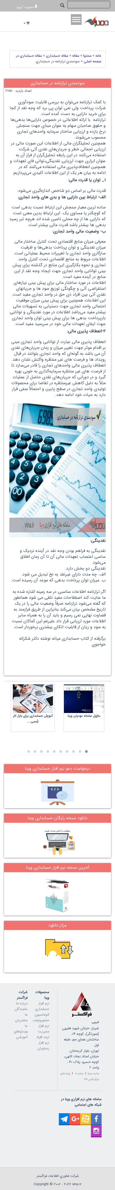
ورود (18, 7)
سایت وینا (93, 1073)
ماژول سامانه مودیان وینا (84, 715)
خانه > (96, 56)
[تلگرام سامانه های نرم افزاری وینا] (64, 1116)
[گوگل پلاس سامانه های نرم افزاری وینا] (75, 1116)
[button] (86, 751)
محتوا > (85, 56)
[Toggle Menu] (76, 19)
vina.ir (76, 1184)
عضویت (29, 7)
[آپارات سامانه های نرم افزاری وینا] (85, 1116)
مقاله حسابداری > (55, 56)
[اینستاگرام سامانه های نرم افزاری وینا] (96, 1128)
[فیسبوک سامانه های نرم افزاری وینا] (96, 1116)
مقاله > (73, 56)
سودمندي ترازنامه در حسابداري (58, 61)
